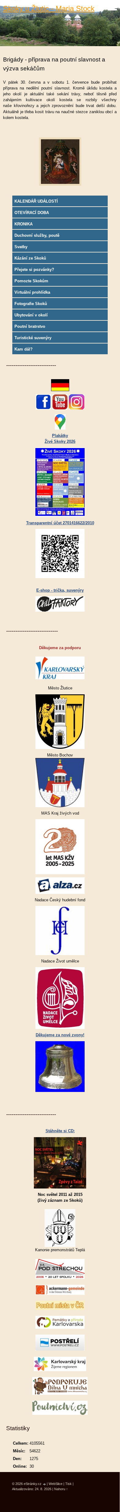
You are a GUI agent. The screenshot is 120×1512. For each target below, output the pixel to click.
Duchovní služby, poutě (36, 235)
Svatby (20, 246)
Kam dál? (23, 349)
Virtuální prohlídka (32, 292)
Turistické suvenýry (32, 337)
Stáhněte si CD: (60, 1131)
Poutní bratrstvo (29, 326)
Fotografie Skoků (30, 303)
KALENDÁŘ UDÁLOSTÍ (36, 201)
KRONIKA (23, 224)
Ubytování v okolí (31, 315)
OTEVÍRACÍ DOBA (31, 212)
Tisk (68, 1484)
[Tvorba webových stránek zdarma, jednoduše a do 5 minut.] (44, 1484)
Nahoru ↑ (61, 1489)
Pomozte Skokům (31, 281)
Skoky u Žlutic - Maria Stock (48, 8)
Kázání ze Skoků (30, 258)
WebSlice (55, 1484)
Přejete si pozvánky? (34, 269)
